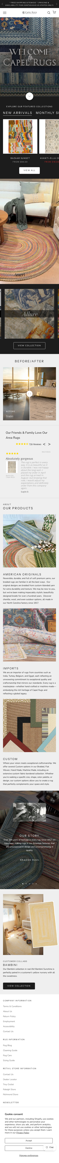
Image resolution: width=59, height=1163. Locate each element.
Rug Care (7, 1055)
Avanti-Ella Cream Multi (10, 476)
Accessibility (9, 1026)
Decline (28, 1148)
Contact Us (8, 1031)
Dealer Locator (10, 1079)
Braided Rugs (29, 860)
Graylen (9, 416)
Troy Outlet (8, 1084)
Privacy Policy (22, 1132)
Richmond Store (10, 1094)
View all (30, 170)
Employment (9, 1021)
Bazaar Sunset (20, 158)
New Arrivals (17, 113)
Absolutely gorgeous (19, 458)
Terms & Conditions (12, 1006)
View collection (29, 345)
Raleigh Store (9, 1089)
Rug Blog (7, 1045)
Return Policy (9, 1016)
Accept (29, 1140)
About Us (7, 1011)
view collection (19, 986)
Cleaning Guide (10, 1050)
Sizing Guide (9, 1060)
